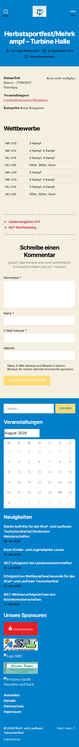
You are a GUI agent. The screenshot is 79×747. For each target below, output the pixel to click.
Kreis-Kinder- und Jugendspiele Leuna (33, 550)
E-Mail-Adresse (15, 330)
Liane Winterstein (27, 51)
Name (9, 313)
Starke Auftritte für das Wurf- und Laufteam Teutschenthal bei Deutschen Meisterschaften (37, 531)
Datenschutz (14, 706)
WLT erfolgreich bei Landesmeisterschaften (38, 563)
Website (9, 348)
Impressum (12, 712)
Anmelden (12, 695)
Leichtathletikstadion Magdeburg (26, 100)
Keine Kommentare (42, 56)
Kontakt (10, 701)
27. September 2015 (60, 51)
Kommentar (12, 277)
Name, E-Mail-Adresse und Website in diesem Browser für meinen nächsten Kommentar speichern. (40, 367)
